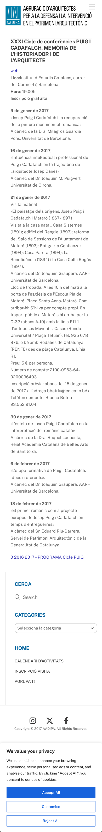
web (14, 70)
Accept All (51, 792)
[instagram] (34, 720)
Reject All (51, 821)
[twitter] (50, 720)
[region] (51, 787)
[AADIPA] (49, 23)
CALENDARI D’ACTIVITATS (39, 661)
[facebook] (67, 720)
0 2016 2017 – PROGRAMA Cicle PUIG (47, 557)
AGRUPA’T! (25, 681)
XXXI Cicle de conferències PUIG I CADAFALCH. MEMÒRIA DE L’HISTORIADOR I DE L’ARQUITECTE (50, 50)
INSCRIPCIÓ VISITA (32, 671)
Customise (51, 807)
